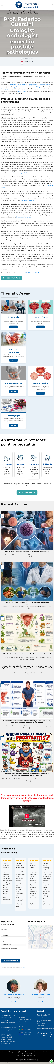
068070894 (28, 273)
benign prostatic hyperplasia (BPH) (28, 84)
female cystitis (21, 91)
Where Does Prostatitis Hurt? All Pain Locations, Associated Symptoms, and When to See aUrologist (27, 774)
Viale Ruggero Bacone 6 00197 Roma (44, 1021)
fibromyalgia (5, 89)
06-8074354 (36, 273)
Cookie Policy (33, 1055)
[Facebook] (12, 1001)
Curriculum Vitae (23, 1021)
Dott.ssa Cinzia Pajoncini (40, 994)
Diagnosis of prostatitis (28, 200)
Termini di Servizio (8, 968)
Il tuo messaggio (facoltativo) (9, 948)
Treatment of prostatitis (23, 217)
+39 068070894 (41, 1023)
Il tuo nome (4, 929)
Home (20, 1014)
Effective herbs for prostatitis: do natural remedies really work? (27, 654)
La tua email (4, 935)
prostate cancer (45, 84)
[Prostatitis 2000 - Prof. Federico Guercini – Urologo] (27, 5)
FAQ (20, 1024)
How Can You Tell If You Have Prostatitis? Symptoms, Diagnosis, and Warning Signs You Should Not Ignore (27, 721)
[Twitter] (15, 1001)
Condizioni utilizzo (22, 1055)
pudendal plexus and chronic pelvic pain (28, 87)
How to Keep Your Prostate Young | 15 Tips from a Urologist (27, 603)
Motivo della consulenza (8, 942)
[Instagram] (13, 1001)
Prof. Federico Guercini (13, 994)
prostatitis (13, 84)
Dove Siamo (22, 1017)
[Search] (52, 4)
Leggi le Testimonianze (25, 1019)
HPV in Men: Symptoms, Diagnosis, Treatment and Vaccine (27, 551)
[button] (2, 5)
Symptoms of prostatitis (20, 173)
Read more (13, 327)
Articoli (21, 1026)
